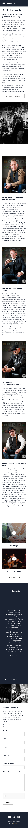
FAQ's (10, 725)
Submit (8, 802)
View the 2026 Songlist (14, 577)
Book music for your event (13, 96)
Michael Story (16, 823)
